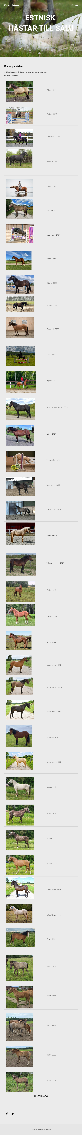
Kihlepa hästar (41, 1096)
